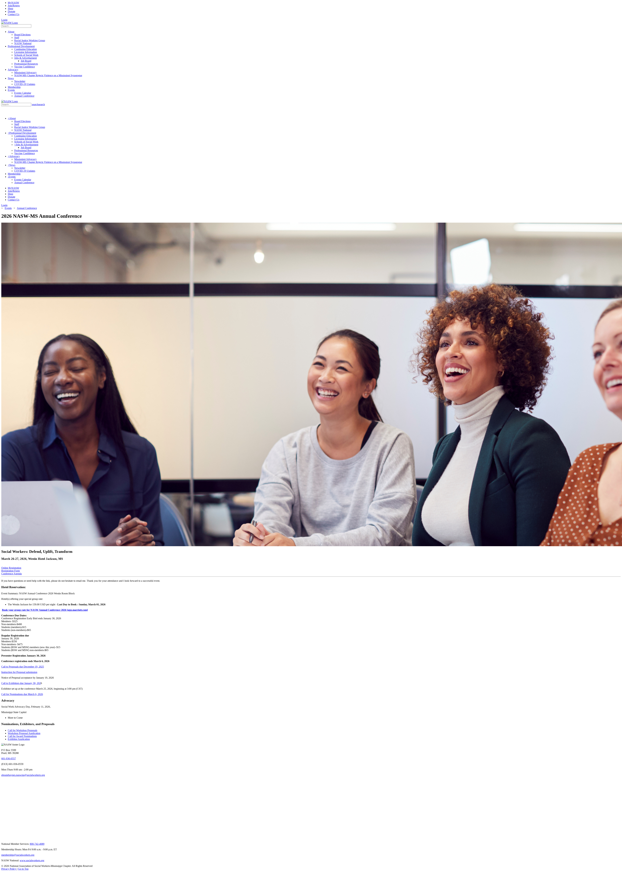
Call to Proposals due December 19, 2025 (22, 666)
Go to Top (23, 868)
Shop (10, 8)
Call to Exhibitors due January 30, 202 (21, 683)
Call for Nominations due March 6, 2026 (22, 694)
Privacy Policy (9, 868)
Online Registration (11, 567)
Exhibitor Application (19, 739)
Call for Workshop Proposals (22, 730)
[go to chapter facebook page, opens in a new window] (19, 838)
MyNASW (13, 2)
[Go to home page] (9, 22)
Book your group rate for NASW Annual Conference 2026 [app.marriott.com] (45, 610)
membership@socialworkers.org (17, 855)
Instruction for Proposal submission (19, 672)
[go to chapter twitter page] (3, 838)
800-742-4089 (37, 844)
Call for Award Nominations (22, 736)
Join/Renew (14, 5)
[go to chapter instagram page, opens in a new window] (51, 838)
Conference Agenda (11, 573)
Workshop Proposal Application (24, 733)
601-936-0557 (8, 758)
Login (4, 19)
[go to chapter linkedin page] (11, 838)
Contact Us (13, 14)
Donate (11, 11)
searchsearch (38, 104)
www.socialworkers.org (32, 860)
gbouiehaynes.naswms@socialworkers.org (23, 775)
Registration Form (10, 570)
